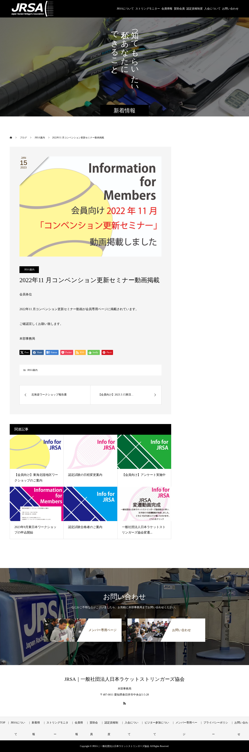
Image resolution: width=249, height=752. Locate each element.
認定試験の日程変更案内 (85, 474)
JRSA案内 (29, 269)
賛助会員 (179, 8)
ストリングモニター (147, 8)
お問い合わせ (230, 8)
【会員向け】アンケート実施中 (144, 474)
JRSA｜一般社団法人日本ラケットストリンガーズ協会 (124, 679)
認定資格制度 (194, 8)
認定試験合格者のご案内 (85, 527)
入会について (212, 8)
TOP (2, 722)
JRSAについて (125, 8)
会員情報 (166, 8)
